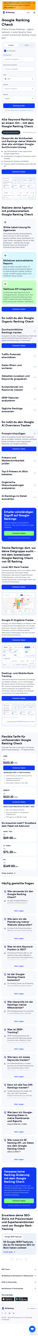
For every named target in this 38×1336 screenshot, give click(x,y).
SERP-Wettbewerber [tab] (29, 132)
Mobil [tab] (27, 45)
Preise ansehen (7, 873)
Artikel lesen (8, 1252)
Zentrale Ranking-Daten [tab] (11, 132)
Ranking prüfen (19, 106)
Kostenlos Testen (19, 172)
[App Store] (8, 1299)
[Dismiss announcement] (34, 3)
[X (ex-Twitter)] (5, 1313)
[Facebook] (2, 1313)
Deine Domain (10, 65)
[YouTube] (9, 1313)
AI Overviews (11, 51)
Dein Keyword (7, 55)
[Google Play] (21, 1299)
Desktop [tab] (11, 45)
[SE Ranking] (8, 12)
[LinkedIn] (13, 1313)
